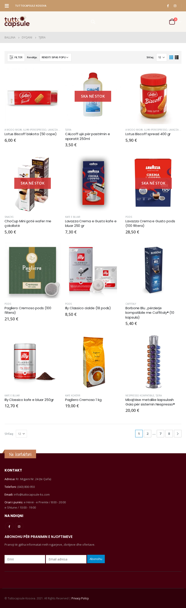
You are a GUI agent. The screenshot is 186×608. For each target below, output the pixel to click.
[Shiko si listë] (176, 57)
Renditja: (32, 57)
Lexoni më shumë (113, 76)
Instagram (19, 526)
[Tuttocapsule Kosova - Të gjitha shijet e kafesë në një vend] (17, 21)
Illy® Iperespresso (34, 129)
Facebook (9, 526)
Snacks (9, 216)
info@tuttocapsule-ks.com (32, 494)
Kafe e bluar (72, 216)
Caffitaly (130, 303)
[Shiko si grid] (171, 57)
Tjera (68, 129)
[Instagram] (175, 6)
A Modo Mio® (13, 129)
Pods (128, 216)
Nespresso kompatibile (139, 395)
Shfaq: (150, 57)
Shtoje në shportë (53, 76)
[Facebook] (168, 6)
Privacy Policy (80, 598)
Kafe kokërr (72, 395)
